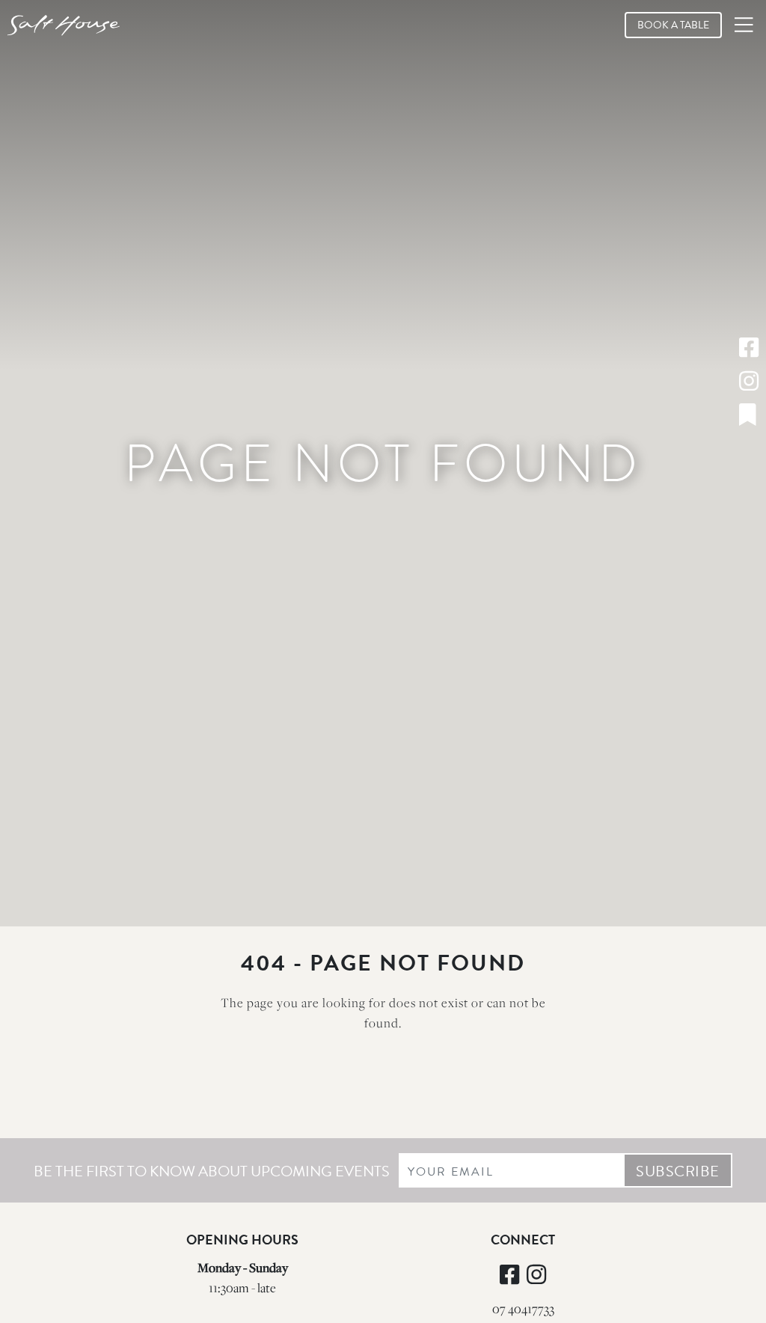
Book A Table (673, 25)
